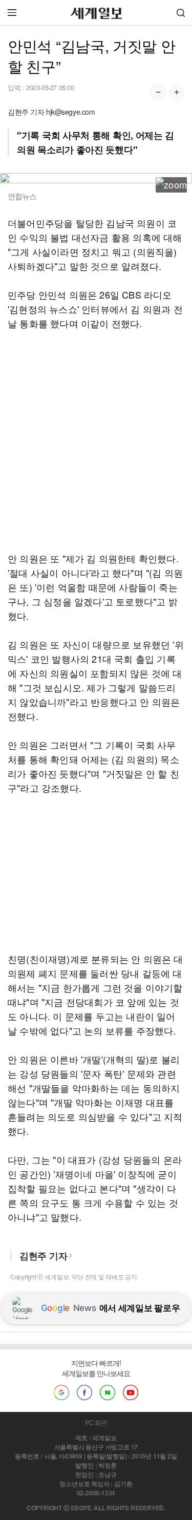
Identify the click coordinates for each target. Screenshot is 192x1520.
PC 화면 (96, 1422)
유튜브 (130, 1392)
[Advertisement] (96, 441)
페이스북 (84, 1392)
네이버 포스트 (107, 1392)
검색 (180, 12)
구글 (61, 1392)
